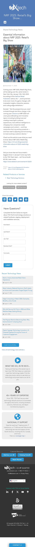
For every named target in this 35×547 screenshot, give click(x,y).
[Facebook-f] (12, 492)
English (14, 481)
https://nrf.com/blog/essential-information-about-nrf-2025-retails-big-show (16, 144)
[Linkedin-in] (7, 492)
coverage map (19, 436)
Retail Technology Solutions (15, 178)
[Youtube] (22, 492)
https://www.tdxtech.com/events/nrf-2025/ (17, 162)
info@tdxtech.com (13, 473)
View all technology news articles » (13, 350)
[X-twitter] (17, 492)
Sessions (15, 114)
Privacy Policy (25, 473)
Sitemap (26, 525)
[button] (5, 22)
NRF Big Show (21, 187)
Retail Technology (9, 187)
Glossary (19, 525)
